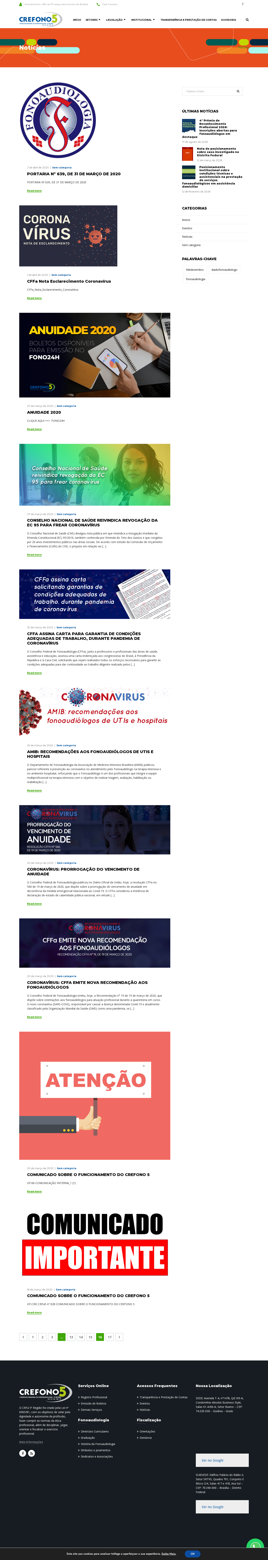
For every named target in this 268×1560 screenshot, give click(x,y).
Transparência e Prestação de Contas (188, 19)
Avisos (186, 220)
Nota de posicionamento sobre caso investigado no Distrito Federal (218, 152)
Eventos (187, 228)
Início (77, 19)
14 (81, 1337)
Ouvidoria (228, 19)
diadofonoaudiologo (224, 270)
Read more (34, 190)
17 (109, 1337)
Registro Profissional (94, 1397)
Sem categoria (62, 167)
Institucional (141, 19)
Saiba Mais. (168, 1554)
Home (230, 47)
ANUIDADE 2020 (44, 412)
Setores (92, 19)
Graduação (88, 1438)
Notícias (145, 1410)
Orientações (147, 1431)
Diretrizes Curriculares (95, 1431)
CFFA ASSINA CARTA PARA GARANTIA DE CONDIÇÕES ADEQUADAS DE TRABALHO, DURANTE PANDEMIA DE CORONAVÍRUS (84, 638)
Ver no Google (212, 1460)
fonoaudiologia (195, 279)
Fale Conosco (110, 4)
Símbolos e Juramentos (95, 1450)
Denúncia (146, 1438)
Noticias (187, 236)
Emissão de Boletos (93, 1403)
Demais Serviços (91, 1410)
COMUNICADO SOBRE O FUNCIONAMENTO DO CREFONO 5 (88, 1174)
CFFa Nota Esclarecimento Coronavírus (69, 281)
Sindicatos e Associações (97, 1456)
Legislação (114, 19)
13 (71, 1337)
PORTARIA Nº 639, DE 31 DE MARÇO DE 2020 (74, 174)
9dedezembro (195, 270)
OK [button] (193, 1554)
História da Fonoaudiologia (98, 1444)
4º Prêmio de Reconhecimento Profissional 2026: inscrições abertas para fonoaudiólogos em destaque (209, 129)
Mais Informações (31, 1442)
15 (90, 1337)
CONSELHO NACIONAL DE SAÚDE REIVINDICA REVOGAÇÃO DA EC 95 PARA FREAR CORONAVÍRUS (92, 522)
